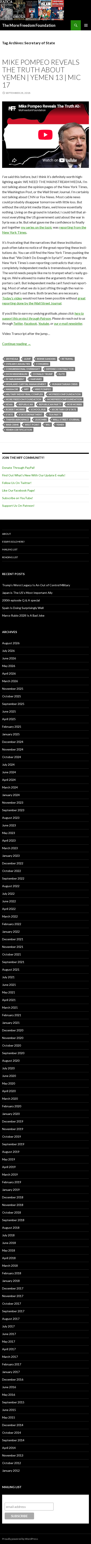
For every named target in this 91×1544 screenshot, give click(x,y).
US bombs (41, 419)
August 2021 (10, 969)
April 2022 (9, 909)
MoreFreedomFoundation (64, 399)
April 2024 (9, 779)
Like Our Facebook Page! (18, 490)
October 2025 (11, 696)
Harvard (36, 379)
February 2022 (11, 924)
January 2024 (11, 795)
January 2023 (11, 855)
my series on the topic (36, 227)
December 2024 (12, 742)
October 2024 (11, 757)
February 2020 (11, 1106)
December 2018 (12, 1197)
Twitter (18, 323)
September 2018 (13, 1220)
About (6, 533)
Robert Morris (15, 409)
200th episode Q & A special (21, 600)
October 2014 (11, 1432)
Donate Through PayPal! (18, 467)
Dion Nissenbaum (16, 374)
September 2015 (13, 1402)
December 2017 (12, 1288)
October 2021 (11, 954)
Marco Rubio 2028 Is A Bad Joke (23, 615)
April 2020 (9, 1091)
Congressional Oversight (23, 369)
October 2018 (11, 1212)
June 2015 (9, 1410)
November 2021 (12, 946)
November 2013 (12, 1455)
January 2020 (11, 1114)
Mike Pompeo (43, 389)
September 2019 (13, 1144)
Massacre (12, 389)
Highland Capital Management (26, 384)
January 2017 (11, 1372)
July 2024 (8, 764)
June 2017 (9, 1334)
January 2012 (11, 1470)
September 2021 (13, 962)
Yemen (60, 424)
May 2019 (8, 1159)
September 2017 (13, 1311)
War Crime (12, 424)
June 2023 (9, 825)
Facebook (30, 323)
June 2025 (9, 711)
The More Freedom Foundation (28, 25)
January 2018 (11, 1281)
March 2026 (10, 681)
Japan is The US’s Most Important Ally (27, 592)
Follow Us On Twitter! (17, 483)
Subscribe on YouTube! (17, 498)
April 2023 (9, 840)
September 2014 (13, 1440)
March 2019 (10, 1174)
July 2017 (8, 1326)
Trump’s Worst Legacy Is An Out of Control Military (36, 585)
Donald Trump (43, 374)
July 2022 (8, 893)
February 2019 (11, 1182)
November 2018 (12, 1205)
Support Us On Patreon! (18, 505)
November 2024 (12, 749)
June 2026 (9, 658)
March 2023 (10, 848)
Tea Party (54, 414)
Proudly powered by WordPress (20, 1538)
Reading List (10, 557)
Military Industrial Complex (24, 394)
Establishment (15, 379)
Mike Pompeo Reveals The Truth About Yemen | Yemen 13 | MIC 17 (41, 73)
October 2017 (11, 1303)
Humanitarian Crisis (65, 384)
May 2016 (8, 1394)
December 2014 (12, 1425)
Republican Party (50, 404)
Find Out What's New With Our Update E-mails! (33, 475)
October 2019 (11, 1136)
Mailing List (10, 549)
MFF (26, 389)
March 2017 (10, 1356)
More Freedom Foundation (23, 399)
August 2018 (10, 1227)
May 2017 (8, 1341)
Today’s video (12, 298)
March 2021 (10, 1007)
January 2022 (11, 931)
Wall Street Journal (66, 419)
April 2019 (9, 1167)
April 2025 (9, 719)
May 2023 (8, 833)
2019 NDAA (12, 358)
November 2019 (12, 1129)
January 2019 (11, 1189)
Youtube (43, 323)
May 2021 (8, 992)
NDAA (9, 404)
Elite (62, 374)
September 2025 (13, 704)
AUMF (27, 358)
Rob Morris (74, 404)
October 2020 (11, 1045)
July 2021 (8, 977)
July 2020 (8, 1068)
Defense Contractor (60, 369)
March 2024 (10, 787)
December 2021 (12, 939)
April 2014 (9, 1448)
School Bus (38, 409)
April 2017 (9, 1349)
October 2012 (11, 1463)
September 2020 (13, 1053)
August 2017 (10, 1318)
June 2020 (9, 1076)
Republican (26, 404)
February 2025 (11, 726)
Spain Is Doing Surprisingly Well (23, 608)
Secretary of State (64, 409)
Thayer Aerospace (17, 419)
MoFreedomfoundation (65, 394)
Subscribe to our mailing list (27, 1498)
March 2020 (10, 1098)
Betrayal (67, 358)
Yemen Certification (19, 429)
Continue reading (16, 344)
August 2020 (10, 1060)
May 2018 (8, 1250)
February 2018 (11, 1273)
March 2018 (10, 1265)
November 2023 (12, 802)
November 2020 (12, 1038)
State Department (31, 414)
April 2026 (9, 673)
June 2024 (9, 772)
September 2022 (13, 878)
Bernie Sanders (46, 358)
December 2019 (12, 1121)
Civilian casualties (18, 363)
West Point (32, 424)
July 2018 (8, 1235)
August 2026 (10, 643)
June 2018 (9, 1243)
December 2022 (12, 863)
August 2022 (10, 886)
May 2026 (8, 666)
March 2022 (10, 916)
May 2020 (8, 1083)
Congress (42, 363)
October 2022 (11, 871)
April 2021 (9, 1000)
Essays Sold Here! (13, 541)
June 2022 (9, 901)
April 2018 (9, 1258)
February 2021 (11, 1015)
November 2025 (12, 688)
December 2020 (12, 1030)
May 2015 (8, 1417)
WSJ (48, 424)
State (9, 414)
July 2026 (8, 650)
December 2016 (12, 1379)
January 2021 (11, 1022)
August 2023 (10, 817)
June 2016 (9, 1387)
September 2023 (13, 810)
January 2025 (11, 734)
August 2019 (10, 1151)
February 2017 (11, 1364)
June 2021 (9, 984)
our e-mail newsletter (68, 323)
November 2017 (12, 1296)
